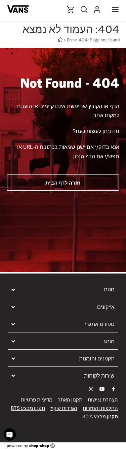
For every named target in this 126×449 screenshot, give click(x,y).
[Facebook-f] (113, 389)
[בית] (60, 40)
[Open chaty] (10, 434)
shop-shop (39, 445)
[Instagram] (91, 389)
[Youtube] (102, 389)
